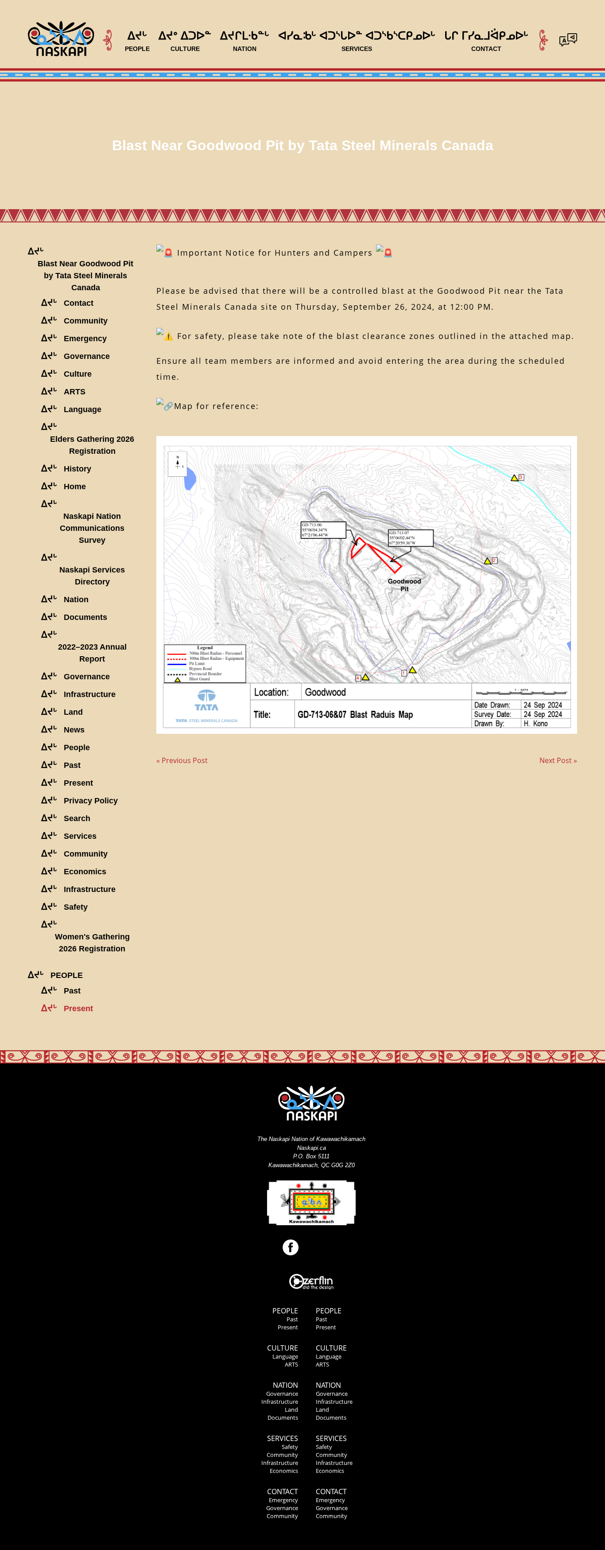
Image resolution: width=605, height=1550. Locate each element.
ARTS (291, 1364)
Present (288, 1327)
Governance (282, 1394)
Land (291, 1410)
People (285, 1311)
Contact (282, 1491)
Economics (284, 1471)
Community (282, 1455)
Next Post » (558, 760)
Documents (283, 1417)
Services (282, 1438)
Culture (282, 1348)
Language (285, 1356)
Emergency (283, 1500)
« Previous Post (182, 760)
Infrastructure (279, 1402)
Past (292, 1319)
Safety (290, 1447)
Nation (285, 1385)
